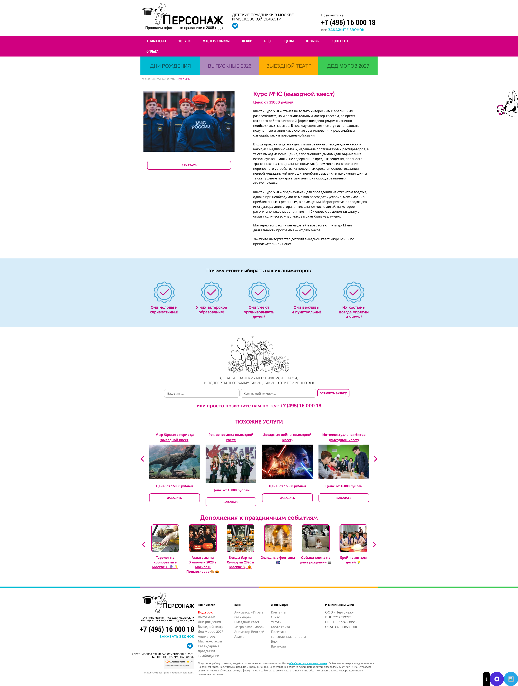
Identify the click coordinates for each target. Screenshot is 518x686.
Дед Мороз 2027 (210, 631)
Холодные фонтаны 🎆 (278, 559)
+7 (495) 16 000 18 (348, 22)
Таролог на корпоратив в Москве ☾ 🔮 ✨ (165, 562)
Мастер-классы (216, 40)
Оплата (152, 51)
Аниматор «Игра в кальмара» (248, 614)
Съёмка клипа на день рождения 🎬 (315, 559)
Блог (268, 40)
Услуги (184, 40)
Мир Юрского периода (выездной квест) (174, 437)
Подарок (205, 612)
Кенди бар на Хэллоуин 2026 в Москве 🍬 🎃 (240, 562)
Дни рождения (209, 621)
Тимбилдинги (208, 655)
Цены (289, 40)
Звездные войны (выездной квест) (287, 437)
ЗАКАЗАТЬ (189, 165)
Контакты (340, 40)
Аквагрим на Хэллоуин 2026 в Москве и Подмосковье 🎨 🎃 (202, 564)
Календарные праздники (208, 648)
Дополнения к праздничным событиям (259, 517)
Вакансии (278, 646)
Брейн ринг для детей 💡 (353, 559)
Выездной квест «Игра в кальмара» (249, 624)
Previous (142, 459)
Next (375, 459)
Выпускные (206, 617)
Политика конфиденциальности (288, 634)
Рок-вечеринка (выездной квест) (231, 437)
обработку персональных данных (308, 663)
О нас (275, 617)
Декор (247, 40)
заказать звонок (176, 636)
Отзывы (313, 40)
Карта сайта (280, 626)
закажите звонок (346, 29)
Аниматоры (156, 40)
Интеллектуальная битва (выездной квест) (344, 437)
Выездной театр (210, 626)
